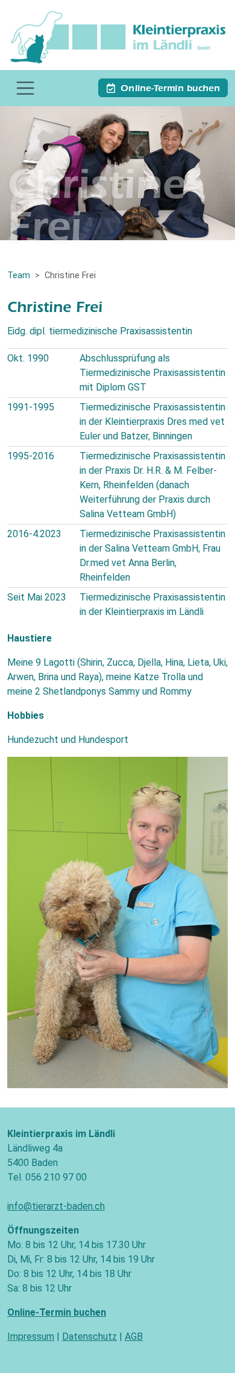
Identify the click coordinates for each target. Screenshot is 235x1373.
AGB (134, 1336)
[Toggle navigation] (25, 88)
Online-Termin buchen (170, 89)
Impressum (30, 1336)
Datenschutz (89, 1336)
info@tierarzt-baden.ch (56, 1206)
